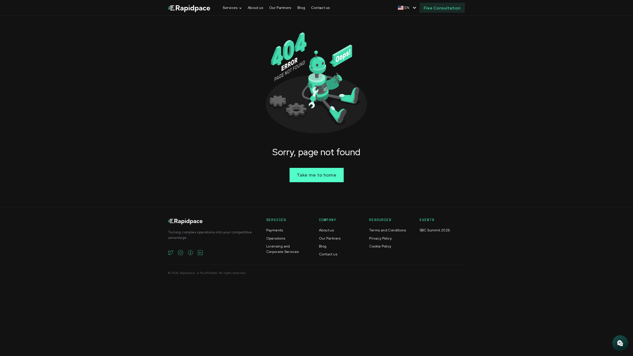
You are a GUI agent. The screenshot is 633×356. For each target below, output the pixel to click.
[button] (232, 8)
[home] (189, 7)
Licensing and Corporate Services (282, 249)
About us (255, 7)
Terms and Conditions (387, 230)
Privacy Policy (380, 238)
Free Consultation (442, 8)
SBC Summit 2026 (435, 230)
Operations (275, 238)
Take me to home (317, 175)
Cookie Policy (380, 246)
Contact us (320, 7)
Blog (301, 7)
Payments (274, 230)
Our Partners (280, 7)
